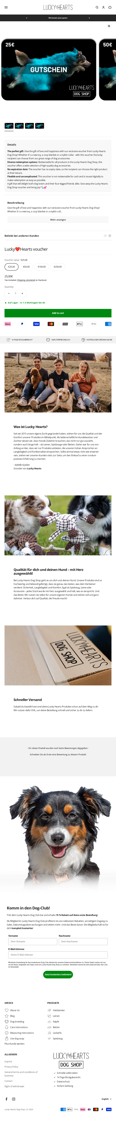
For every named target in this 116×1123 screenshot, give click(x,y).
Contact (8, 1081)
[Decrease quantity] (9, 293)
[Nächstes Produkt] (109, 235)
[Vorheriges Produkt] (105, 235)
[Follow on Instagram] (14, 1099)
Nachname (64, 936)
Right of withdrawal (14, 1086)
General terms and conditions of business (21, 1074)
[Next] (89, 18)
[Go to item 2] (19, 126)
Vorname (13, 936)
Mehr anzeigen (58, 219)
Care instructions (19, 1027)
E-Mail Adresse (16, 949)
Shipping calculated (26, 280)
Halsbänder (59, 1010)
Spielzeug (58, 1038)
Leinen (56, 1015)
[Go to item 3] (29, 126)
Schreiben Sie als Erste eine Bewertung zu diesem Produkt (58, 754)
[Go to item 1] (9, 126)
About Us (15, 1010)
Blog (12, 1015)
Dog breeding (17, 1021)
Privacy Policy (11, 1066)
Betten (56, 1027)
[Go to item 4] (39, 126)
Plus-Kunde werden (14, 1043)
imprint (8, 1061)
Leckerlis (57, 1032)
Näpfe (56, 1021)
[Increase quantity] (22, 293)
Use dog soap (17, 1038)
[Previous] (26, 18)
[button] (58, 754)
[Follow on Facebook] (6, 1099)
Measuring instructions (22, 1032)
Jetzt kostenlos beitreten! (58, 974)
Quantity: (9, 286)
